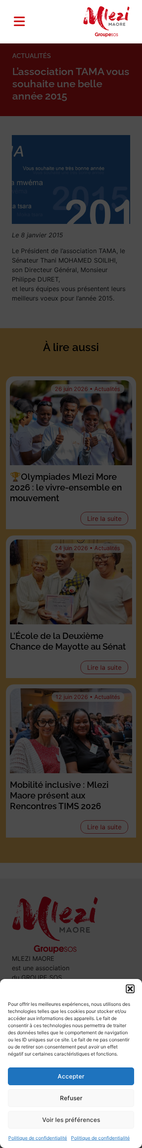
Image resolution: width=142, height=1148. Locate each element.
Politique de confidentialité (37, 1138)
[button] (130, 989)
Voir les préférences (71, 1120)
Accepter (71, 1076)
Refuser (71, 1098)
